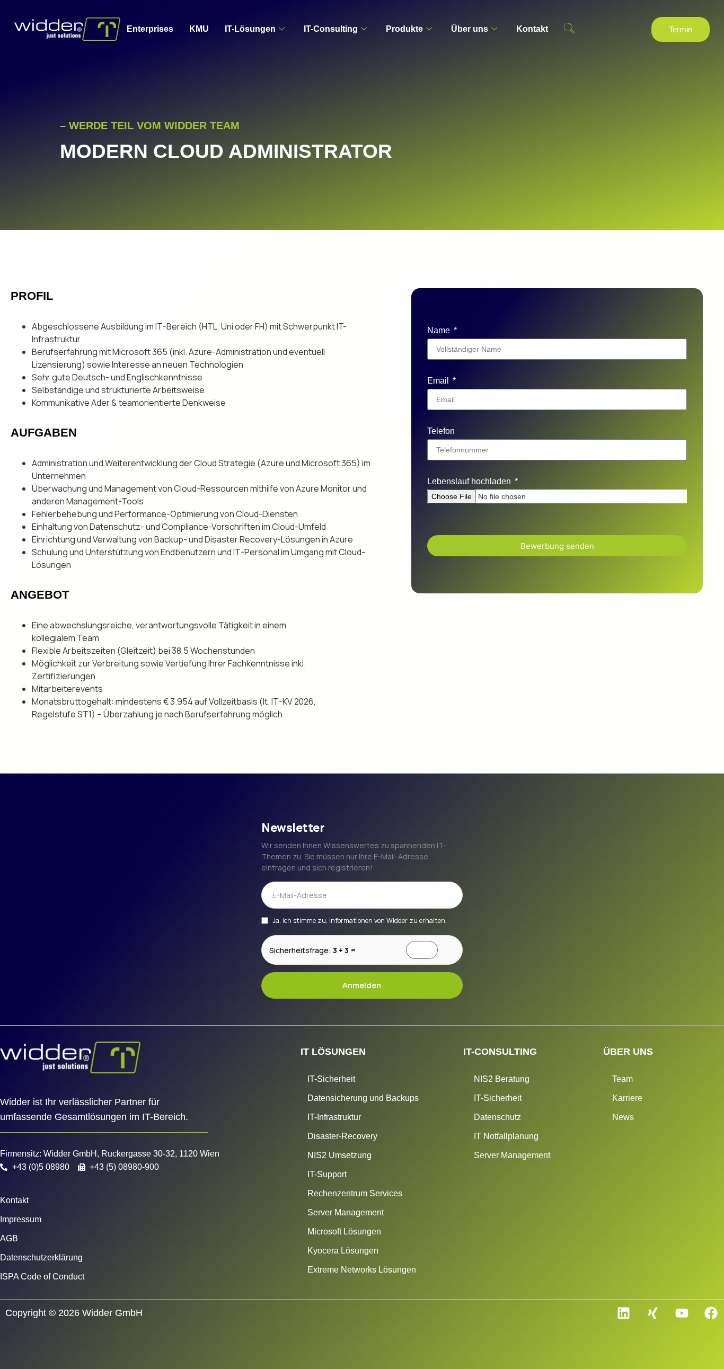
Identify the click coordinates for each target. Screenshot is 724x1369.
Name (439, 330)
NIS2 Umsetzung (339, 1155)
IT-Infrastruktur (334, 1117)
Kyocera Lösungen (342, 1250)
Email (439, 380)
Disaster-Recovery (342, 1136)
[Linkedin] (623, 1313)
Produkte (404, 28)
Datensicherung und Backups (363, 1098)
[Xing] (652, 1313)
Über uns (469, 28)
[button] (569, 29)
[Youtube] (681, 1313)
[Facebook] (710, 1313)
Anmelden (361, 985)
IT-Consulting (331, 28)
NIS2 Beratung (501, 1078)
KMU (199, 28)
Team (622, 1078)
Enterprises (150, 28)
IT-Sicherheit (331, 1078)
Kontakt (532, 28)
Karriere (627, 1098)
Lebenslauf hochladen (470, 481)
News (623, 1117)
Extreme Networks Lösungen (361, 1269)
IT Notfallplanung (506, 1136)
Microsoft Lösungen (344, 1231)
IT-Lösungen (250, 28)
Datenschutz (497, 1117)
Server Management (345, 1212)
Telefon (441, 430)
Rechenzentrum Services (354, 1193)
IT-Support (327, 1174)
